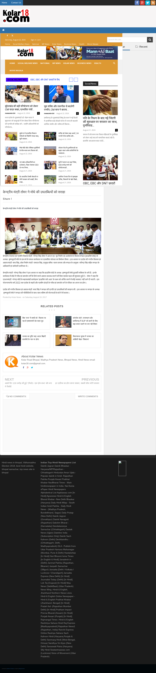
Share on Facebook (31, 199)
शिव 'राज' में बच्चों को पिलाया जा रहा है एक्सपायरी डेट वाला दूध (34, 319)
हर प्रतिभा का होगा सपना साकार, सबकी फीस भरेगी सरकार (77, 383)
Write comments (88, 396)
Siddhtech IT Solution (10, 668)
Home (4, 3)
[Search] (150, 39)
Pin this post (51, 199)
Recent (143, 46)
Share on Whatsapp (63, 199)
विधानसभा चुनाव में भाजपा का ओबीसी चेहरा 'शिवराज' (83, 337)
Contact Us (16, 3)
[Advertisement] (130, 71)
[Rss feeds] (153, 2)
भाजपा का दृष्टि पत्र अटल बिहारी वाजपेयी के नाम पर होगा (34, 337)
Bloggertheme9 (22, 668)
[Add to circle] (142, 2)
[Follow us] (147, 2)
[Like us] (137, 2)
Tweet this (19, 199)
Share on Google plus (41, 199)
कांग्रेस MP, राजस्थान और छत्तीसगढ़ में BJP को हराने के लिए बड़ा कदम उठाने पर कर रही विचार (85, 321)
